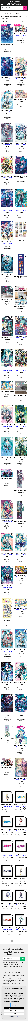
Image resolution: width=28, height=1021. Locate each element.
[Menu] (2, 4)
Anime (11, 13)
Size (18, 21)
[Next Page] (16, 941)
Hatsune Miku (16, 13)
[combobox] (12, 8)
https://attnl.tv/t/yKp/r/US (9, 983)
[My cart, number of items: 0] (25, 4)
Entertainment (4, 13)
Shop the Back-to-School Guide (14, 1)
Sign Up (22, 958)
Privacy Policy (14, 1005)
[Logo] (14, 4)
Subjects (12, 21)
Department (4, 21)
